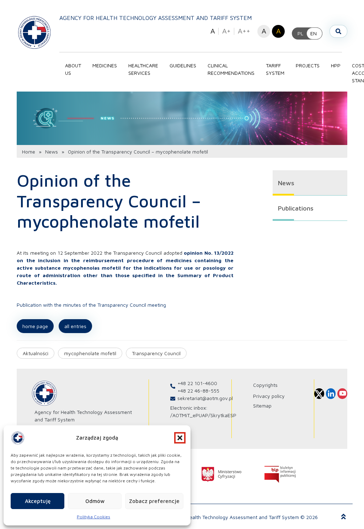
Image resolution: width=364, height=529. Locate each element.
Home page (35, 326)
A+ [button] (226, 31)
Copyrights (265, 385)
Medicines (104, 65)
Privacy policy (269, 396)
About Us (73, 69)
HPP (336, 65)
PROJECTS (308, 65)
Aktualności (35, 353)
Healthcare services (143, 69)
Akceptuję (37, 501)
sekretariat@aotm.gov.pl (205, 398)
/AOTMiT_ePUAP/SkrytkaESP (203, 415)
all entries (75, 326)
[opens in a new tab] (221, 474)
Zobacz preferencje (154, 501)
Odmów (95, 501)
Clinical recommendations (231, 69)
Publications (296, 208)
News (51, 152)
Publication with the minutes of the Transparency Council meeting (91, 305)
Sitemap (262, 406)
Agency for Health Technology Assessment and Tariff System (155, 18)
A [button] (212, 31)
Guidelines (183, 65)
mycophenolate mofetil (90, 353)
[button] (179, 437)
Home (28, 152)
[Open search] (338, 31)
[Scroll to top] (343, 517)
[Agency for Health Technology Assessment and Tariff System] (34, 32)
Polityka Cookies (93, 516)
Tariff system (275, 69)
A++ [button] (244, 31)
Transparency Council (156, 353)
